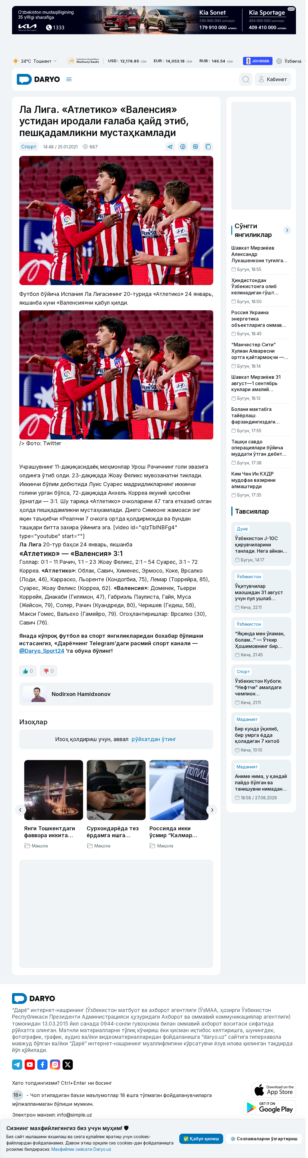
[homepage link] (38, 79)
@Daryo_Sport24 (41, 651)
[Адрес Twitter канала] (68, 1064)
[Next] (211, 810)
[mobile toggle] (69, 79)
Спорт (28, 147)
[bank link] (83, 61)
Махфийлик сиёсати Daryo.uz (81, 1149)
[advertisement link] (258, 61)
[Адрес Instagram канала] (55, 1064)
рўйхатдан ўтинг (154, 739)
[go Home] (33, 998)
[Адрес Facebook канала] (42, 1064)
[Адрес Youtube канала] (30, 1064)
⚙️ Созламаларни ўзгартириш (263, 1138)
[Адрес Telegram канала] (17, 1064)
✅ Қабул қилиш (201, 1138)
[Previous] (20, 809)
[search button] (245, 79)
